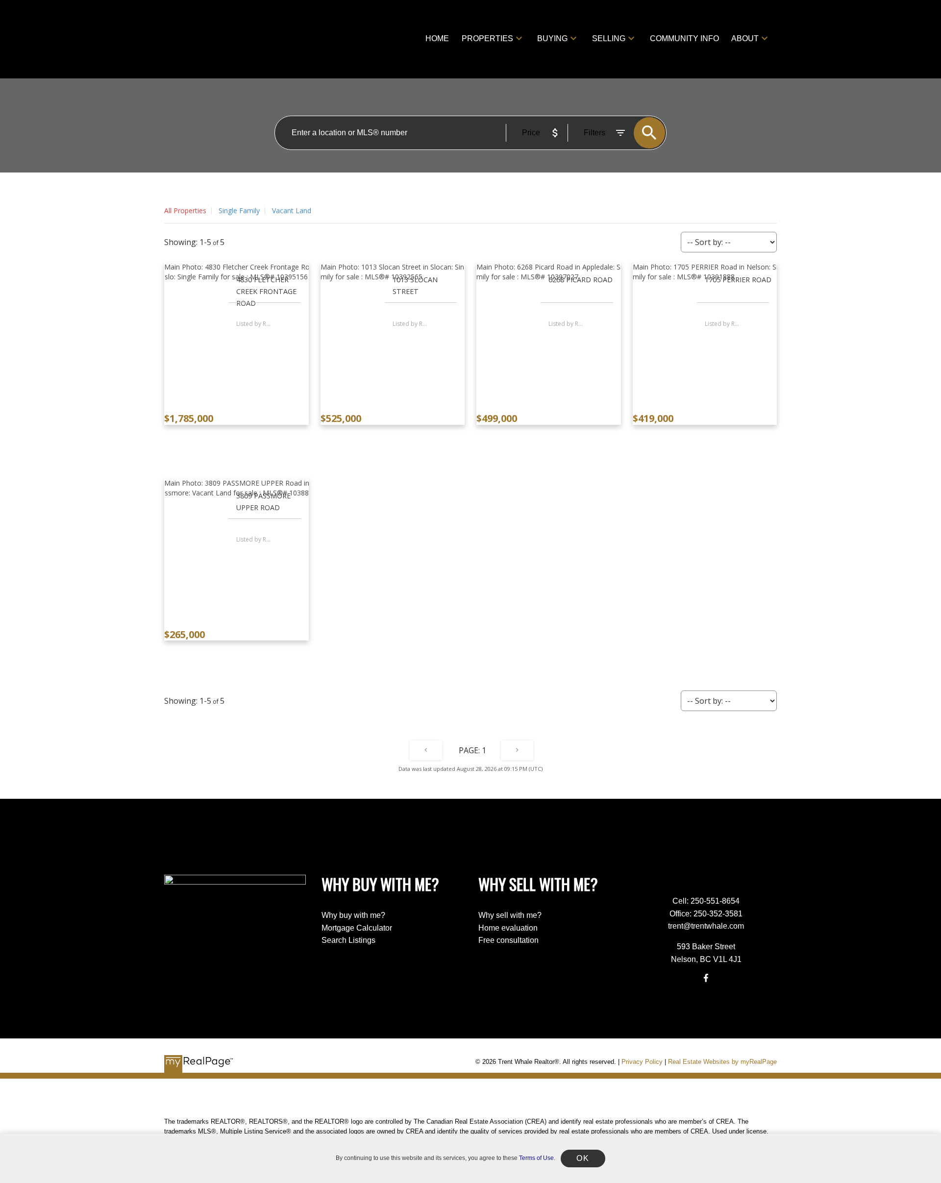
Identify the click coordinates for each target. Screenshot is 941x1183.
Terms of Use (536, 1158)
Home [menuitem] (437, 38)
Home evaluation (508, 928)
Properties (487, 38)
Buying (552, 38)
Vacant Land (291, 210)
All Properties (185, 210)
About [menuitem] (745, 38)
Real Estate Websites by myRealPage (722, 1061)
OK (582, 1158)
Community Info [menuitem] (684, 38)
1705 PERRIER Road (738, 279)
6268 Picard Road (580, 279)
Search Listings (348, 940)
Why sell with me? (510, 915)
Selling (608, 38)
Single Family (239, 210)
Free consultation (508, 940)
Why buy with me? (353, 915)
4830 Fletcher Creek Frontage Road (266, 291)
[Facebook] (706, 978)
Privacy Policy (642, 1061)
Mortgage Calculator (357, 928)
